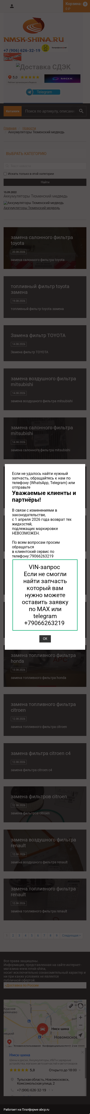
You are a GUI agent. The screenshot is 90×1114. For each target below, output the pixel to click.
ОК (45, 639)
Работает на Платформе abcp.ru (26, 1109)
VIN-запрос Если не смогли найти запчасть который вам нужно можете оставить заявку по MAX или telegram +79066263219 (45, 595)
